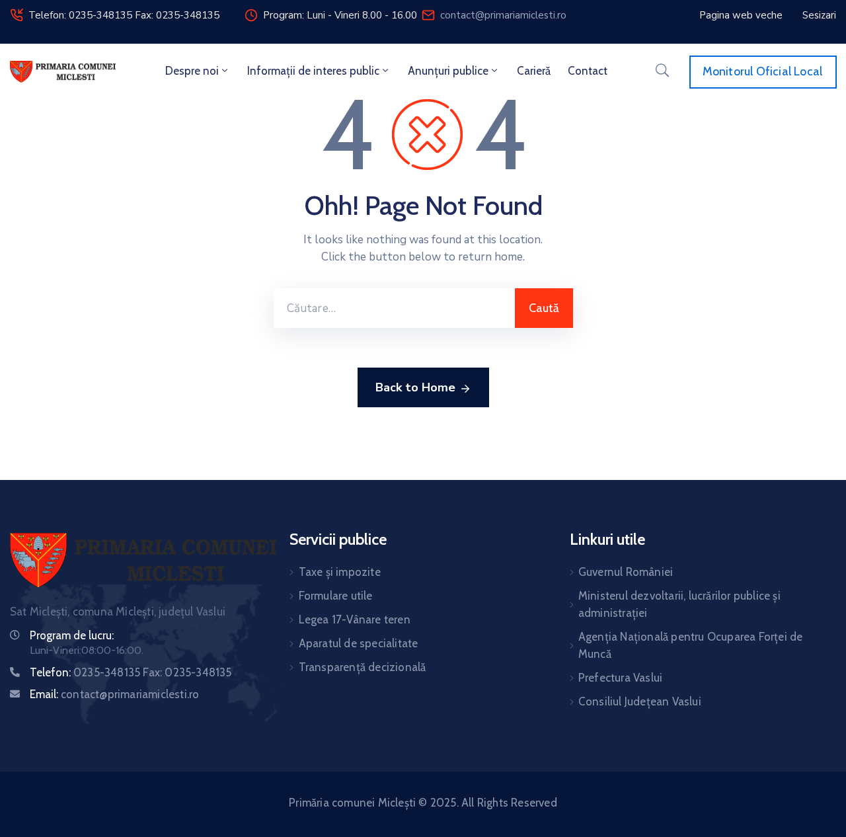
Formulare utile (336, 595)
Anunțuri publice (448, 70)
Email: (114, 694)
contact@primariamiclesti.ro (503, 15)
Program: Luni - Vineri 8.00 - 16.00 (340, 15)
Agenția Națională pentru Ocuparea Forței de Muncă (690, 645)
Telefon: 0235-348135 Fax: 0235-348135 (123, 15)
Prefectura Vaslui (620, 677)
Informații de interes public (313, 70)
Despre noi (192, 70)
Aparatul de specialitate (358, 643)
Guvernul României (625, 571)
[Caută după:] (394, 308)
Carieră (534, 70)
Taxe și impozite (340, 571)
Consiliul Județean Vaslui (639, 701)
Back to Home (415, 387)
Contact (587, 70)
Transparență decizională (362, 667)
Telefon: (131, 672)
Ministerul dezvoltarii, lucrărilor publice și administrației (679, 604)
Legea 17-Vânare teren (354, 619)
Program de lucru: (72, 635)
